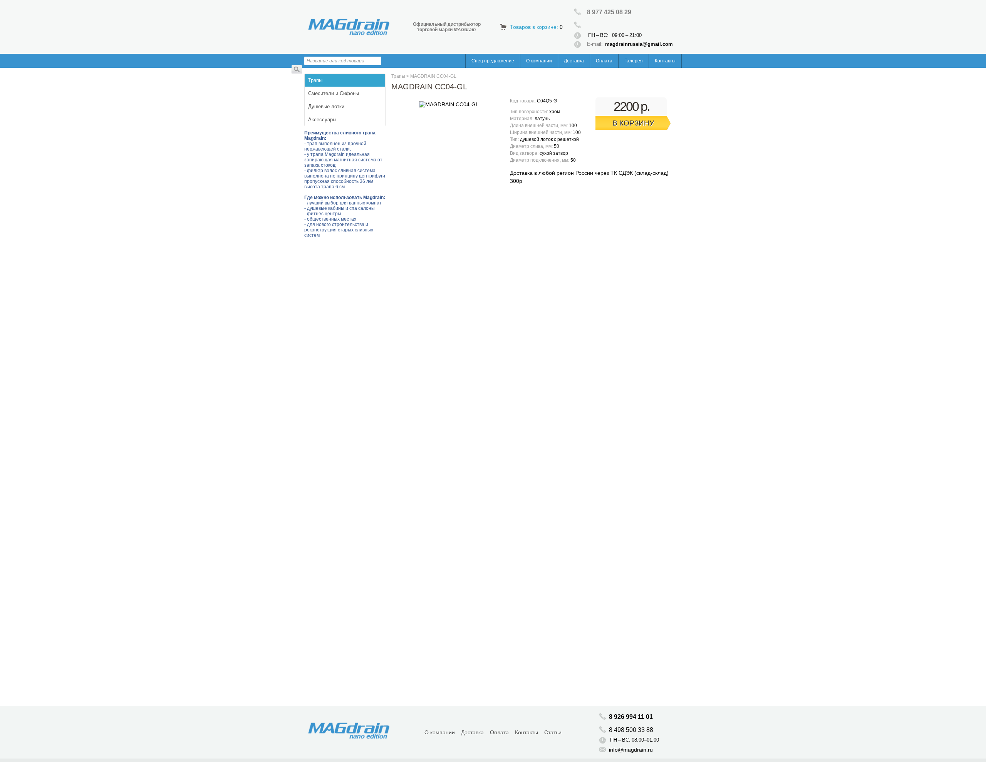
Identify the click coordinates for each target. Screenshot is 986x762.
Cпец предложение (492, 61)
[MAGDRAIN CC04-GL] (449, 104)
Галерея (633, 61)
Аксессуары (322, 119)
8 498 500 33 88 (632, 730)
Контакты (665, 61)
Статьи (553, 732)
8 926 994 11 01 (631, 716)
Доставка (574, 61)
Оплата (604, 61)
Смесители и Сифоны (333, 93)
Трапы (315, 80)
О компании (539, 61)
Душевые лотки (326, 106)
